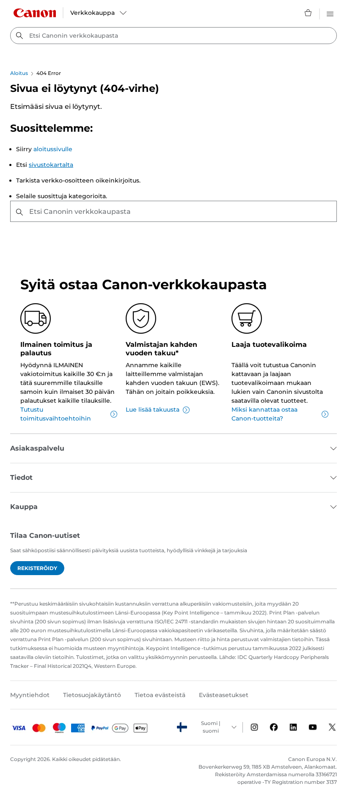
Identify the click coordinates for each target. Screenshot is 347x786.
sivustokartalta (51, 165)
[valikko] (330, 12)
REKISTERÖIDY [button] (37, 568)
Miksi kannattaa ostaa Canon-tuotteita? (264, 414)
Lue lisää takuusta (152, 409)
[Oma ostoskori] (308, 12)
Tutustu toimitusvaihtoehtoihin (55, 414)
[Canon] (35, 12)
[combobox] (173, 35)
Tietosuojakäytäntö (92, 695)
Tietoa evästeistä (160, 695)
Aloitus (19, 73)
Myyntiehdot (30, 695)
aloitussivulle (52, 149)
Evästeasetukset (223, 695)
